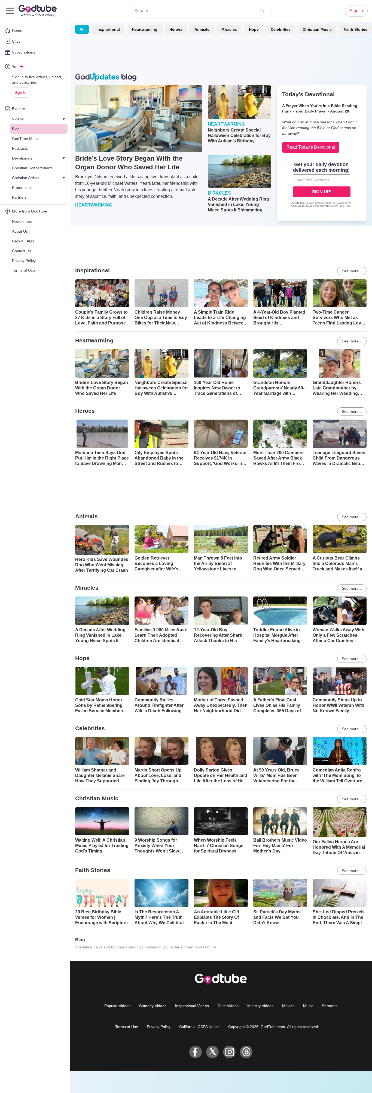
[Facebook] (195, 1052)
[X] (212, 1052)
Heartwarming (144, 29)
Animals (201, 29)
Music (308, 1006)
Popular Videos (117, 1006)
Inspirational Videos (192, 1006)
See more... (352, 271)
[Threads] (246, 1052)
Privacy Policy (158, 1027)
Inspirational (108, 29)
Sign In (20, 92)
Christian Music (317, 29)
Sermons (329, 1006)
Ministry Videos (260, 1006)
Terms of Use (126, 1027)
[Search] (262, 11)
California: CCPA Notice (199, 1027)
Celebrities (281, 29)
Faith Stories (355, 29)
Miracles (229, 29)
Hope (254, 29)
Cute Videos (228, 1006)
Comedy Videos (152, 1006)
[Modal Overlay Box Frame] (322, 185)
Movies (288, 1006)
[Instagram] (229, 1052)
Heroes (175, 29)
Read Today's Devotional (310, 147)
